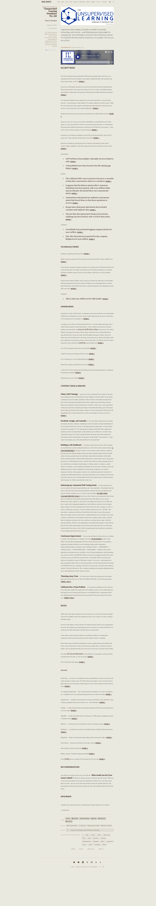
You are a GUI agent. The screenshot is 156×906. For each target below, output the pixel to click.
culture (99, 835)
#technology (53, 44)
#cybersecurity (53, 34)
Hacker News (84, 818)
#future (55, 36)
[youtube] (78, 862)
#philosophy (49, 41)
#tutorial (54, 46)
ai (82, 835)
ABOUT (101, 849)
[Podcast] (96, 862)
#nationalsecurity (52, 39)
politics (102, 841)
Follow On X (83, 825)
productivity (110, 841)
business (93, 835)
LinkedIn (75, 818)
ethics (83, 838)
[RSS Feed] (100, 862)
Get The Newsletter (72, 825)
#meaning (54, 37)
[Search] (110, 2)
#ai (46, 32)
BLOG (81, 849)
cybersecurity (106, 835)
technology (97, 844)
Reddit (94, 818)
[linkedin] (82, 862)
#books (49, 32)
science (84, 844)
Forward (69, 821)
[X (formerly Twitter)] (87, 862)
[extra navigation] (113, 2)
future (89, 838)
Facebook (102, 818)
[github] (91, 862)
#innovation (48, 37)
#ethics (50, 36)
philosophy (96, 841)
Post (68, 818)
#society (47, 44)
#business (54, 32)
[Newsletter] (74, 862)
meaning (103, 838)
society (90, 844)
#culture (46, 34)
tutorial (104, 844)
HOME (73, 849)
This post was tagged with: (71, 835)
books (87, 835)
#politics (54, 41)
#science (54, 43)
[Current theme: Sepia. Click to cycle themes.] (103, 867)
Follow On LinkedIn (107, 825)
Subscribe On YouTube (94, 825)
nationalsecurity (86, 841)
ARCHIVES (90, 849)
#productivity (48, 43)
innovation (96, 838)
